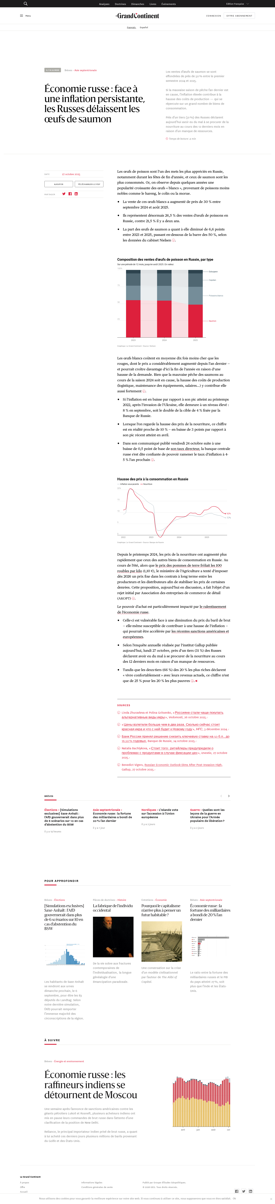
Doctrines (120, 4)
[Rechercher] (43, 4)
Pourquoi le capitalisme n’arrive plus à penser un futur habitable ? (161, 910)
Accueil (24, 1191)
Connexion (213, 15)
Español (144, 27)
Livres (153, 4)
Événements (169, 4)
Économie (161, 900)
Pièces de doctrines (104, 900)
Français (131, 27)
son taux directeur (185, 449)
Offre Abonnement (239, 15)
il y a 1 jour (99, 828)
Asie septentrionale (85, 70)
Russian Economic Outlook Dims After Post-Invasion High (183, 765)
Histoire (121, 900)
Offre (22, 1187)
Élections (59, 900)
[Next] (229, 796)
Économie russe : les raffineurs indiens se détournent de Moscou (90, 1086)
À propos (24, 1182)
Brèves (68, 70)
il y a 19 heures (52, 831)
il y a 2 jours (148, 824)
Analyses (104, 4)
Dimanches (137, 4)
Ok (234, 1198)
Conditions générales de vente (97, 1187)
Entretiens (147, 900)
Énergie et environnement (69, 1061)
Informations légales (91, 1182)
